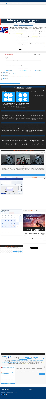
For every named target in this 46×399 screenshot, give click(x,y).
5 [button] (8, 220)
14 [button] (14, 223)
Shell (6, 131)
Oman (7, 144)
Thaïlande (22, 145)
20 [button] (11, 226)
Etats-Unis (39, 140)
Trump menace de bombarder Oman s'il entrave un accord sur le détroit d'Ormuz (34, 229)
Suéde (7, 145)
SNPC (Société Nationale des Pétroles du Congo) (32, 130)
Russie (25, 40)
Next (44, 152)
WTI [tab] (17, 177)
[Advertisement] (23, 12)
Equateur (30, 140)
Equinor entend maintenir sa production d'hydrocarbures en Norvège (23, 21)
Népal (5, 144)
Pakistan (12, 144)
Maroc (20, 143)
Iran (34, 141)
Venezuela (37, 145)
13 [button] (11, 223)
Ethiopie (43, 140)
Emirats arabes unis (26, 140)
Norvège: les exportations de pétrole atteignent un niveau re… (22, 116)
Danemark (16, 140)
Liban (11, 143)
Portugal (21, 144)
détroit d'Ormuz (14, 360)
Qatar (25, 144)
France (3, 141)
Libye (15, 143)
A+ (42, 3)
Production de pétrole (21, 25)
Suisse (5, 145)
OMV (4, 129)
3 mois (9, 193)
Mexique (26, 143)
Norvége (40, 143)
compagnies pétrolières (24, 122)
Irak (32, 141)
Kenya (6, 143)
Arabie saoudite (29, 137)
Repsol (20, 130)
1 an (14, 193)
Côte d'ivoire (13, 140)
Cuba (10, 140)
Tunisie (29, 145)
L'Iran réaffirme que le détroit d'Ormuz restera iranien (36, 238)
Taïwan (17, 145)
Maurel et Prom (9, 128)
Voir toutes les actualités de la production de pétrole (23, 88)
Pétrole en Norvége (15, 25)
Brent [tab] (6, 177)
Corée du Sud (5, 140)
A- (44, 3)
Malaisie (18, 143)
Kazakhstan (3, 143)
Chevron (38, 124)
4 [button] (5, 220)
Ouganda (9, 144)
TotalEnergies (29, 131)
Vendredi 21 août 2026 (7, 356)
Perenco (30, 129)
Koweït (9, 143)
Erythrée (33, 140)
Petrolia (7, 130)
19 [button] (8, 226)
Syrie (9, 145)
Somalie (38, 144)
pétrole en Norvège (23, 110)
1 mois (3, 193)
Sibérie (33, 144)
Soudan (41, 144)
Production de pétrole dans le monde (23, 87)
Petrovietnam (13, 130)
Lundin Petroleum (4, 128)
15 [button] (17, 223)
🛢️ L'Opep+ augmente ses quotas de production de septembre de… (8, 104)
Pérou (23, 144)
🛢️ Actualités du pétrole (9, 3)
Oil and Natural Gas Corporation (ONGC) (17, 129)
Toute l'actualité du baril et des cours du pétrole (23, 175)
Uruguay (34, 145)
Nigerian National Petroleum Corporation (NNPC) (36, 128)
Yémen (43, 145)
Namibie (33, 143)
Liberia (13, 143)
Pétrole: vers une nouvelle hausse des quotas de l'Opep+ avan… (23, 104)
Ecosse (19, 140)
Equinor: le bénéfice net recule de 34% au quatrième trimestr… (37, 116)
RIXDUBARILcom (5, 389)
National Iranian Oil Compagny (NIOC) (16, 128)
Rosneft (23, 130)
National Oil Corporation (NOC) (26, 128)
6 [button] (11, 220)
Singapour (35, 144)
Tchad (19, 145)
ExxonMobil (4, 127)
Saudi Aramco (41, 130)
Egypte (22, 140)
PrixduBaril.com (3, 397)
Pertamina (33, 129)
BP (21, 124)
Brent (20, 357)
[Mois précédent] (3, 213)
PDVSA (25, 129)
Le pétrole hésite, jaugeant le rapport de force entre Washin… (23, 166)
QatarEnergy (17, 130)
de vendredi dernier (32, 358)
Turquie (31, 145)
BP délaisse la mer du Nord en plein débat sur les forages (37, 93)
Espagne (36, 140)
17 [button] (2, 226)
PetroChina (36, 129)
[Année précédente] (1, 213)
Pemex (28, 129)
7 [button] (14, 220)
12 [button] (8, 223)
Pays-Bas (15, 144)
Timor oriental (25, 145)
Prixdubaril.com (3, 3)
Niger (35, 143)
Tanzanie (14, 145)
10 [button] (2, 223)
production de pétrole (20, 30)
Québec (27, 144)
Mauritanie (23, 143)
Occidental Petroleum (9, 129)
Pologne (18, 144)
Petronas (9, 130)
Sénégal (12, 145)
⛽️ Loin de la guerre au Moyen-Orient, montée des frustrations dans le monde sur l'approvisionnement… (7, 373)
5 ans (19, 193)
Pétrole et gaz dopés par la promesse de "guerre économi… (37, 166)
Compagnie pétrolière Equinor (29, 25)
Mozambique (29, 143)
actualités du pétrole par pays (24, 135)
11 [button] (5, 223)
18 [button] (5, 226)
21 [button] (14, 226)
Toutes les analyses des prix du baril (9, 383)
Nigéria (37, 143)
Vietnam (40, 145)
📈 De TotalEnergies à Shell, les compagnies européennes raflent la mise (29, 368)
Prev (42, 152)
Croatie (8, 140)
